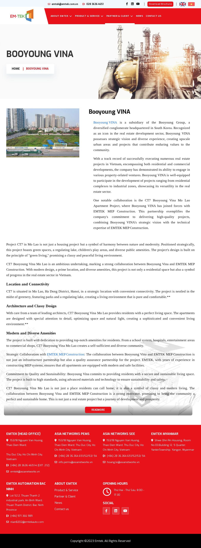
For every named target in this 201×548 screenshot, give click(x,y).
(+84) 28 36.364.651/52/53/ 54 (77, 456)
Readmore (98, 409)
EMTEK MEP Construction (65, 354)
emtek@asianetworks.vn (25, 471)
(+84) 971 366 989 (21, 516)
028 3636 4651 (95, 4)
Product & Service (87, 16)
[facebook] (127, 4)
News (139, 16)
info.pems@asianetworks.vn (75, 462)
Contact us (153, 16)
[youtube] (138, 4)
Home (16, 69)
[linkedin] (132, 4)
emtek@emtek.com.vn (64, 4)
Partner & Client (117, 16)
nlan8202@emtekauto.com (27, 522)
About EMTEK (59, 16)
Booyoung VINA (37, 69)
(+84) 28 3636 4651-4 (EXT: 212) (29, 465)
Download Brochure (160, 4)
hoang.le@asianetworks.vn (123, 462)
